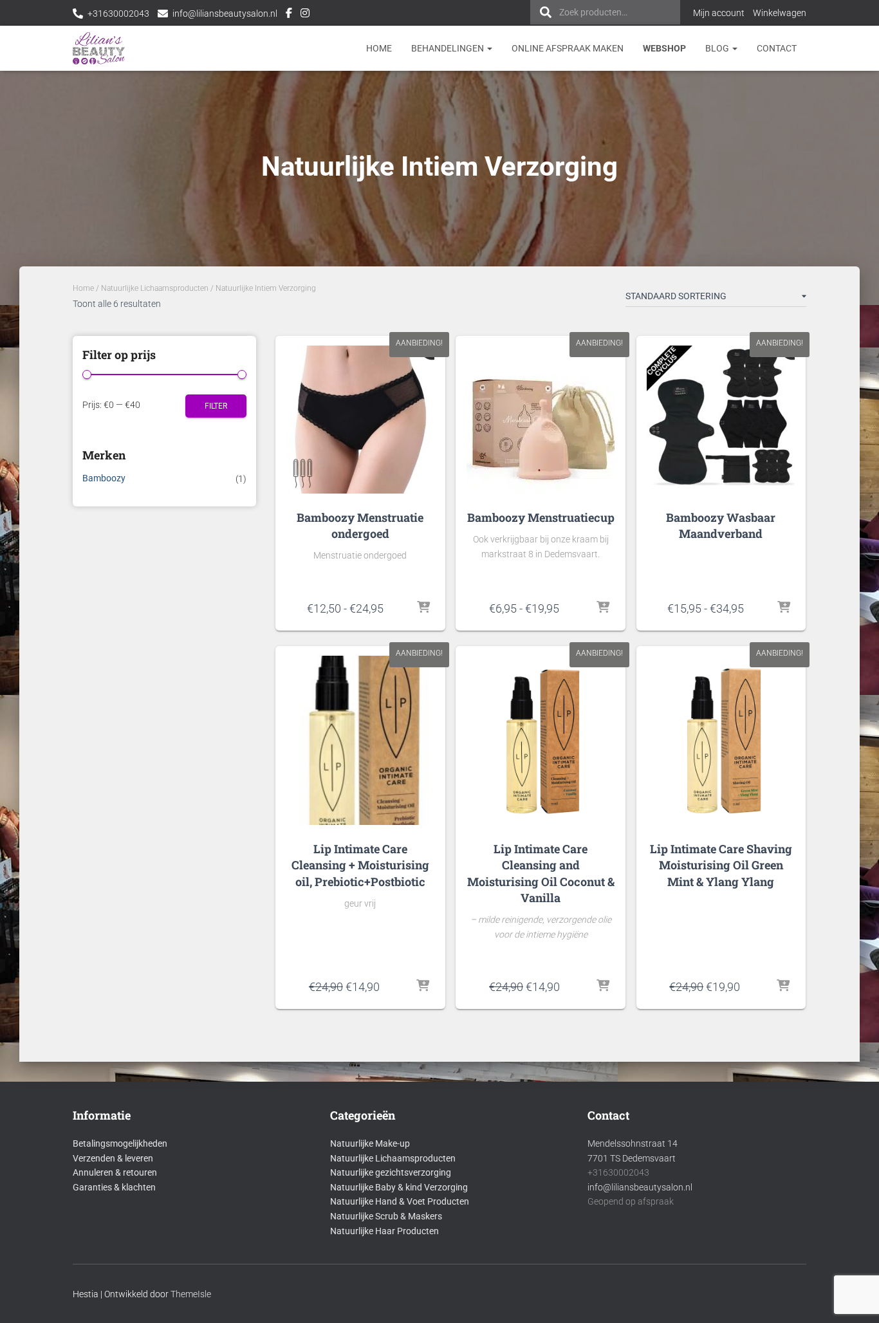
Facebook (289, 15)
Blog (718, 48)
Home (379, 48)
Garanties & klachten (114, 1187)
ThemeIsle (191, 1294)
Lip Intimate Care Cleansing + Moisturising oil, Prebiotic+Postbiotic (360, 865)
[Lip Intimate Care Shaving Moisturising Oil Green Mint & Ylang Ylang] (721, 740)
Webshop (664, 48)
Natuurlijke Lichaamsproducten (154, 288)
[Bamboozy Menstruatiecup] (541, 420)
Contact (777, 48)
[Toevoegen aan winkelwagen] (423, 986)
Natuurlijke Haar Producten (384, 1231)
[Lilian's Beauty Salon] (99, 48)
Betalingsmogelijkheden (120, 1143)
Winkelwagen (779, 13)
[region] (711, 1229)
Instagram (305, 15)
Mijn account (719, 13)
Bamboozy (103, 478)
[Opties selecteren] (424, 608)
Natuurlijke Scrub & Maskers (386, 1216)
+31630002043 (118, 13)
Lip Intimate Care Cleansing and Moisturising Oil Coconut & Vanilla (541, 873)
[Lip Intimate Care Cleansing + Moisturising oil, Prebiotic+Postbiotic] (360, 740)
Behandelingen (448, 48)
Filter (216, 406)
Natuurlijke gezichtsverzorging (390, 1172)
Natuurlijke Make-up (370, 1143)
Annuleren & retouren (115, 1172)
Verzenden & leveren (113, 1158)
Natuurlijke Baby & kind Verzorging (399, 1187)
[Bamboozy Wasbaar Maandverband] (721, 420)
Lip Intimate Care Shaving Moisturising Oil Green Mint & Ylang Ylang (721, 865)
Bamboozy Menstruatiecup (541, 517)
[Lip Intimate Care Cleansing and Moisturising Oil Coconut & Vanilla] (540, 740)
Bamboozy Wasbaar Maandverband (720, 525)
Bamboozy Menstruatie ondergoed (360, 525)
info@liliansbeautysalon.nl (224, 13)
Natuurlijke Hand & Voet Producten (399, 1201)
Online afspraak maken (568, 48)
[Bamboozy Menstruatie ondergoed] (360, 420)
